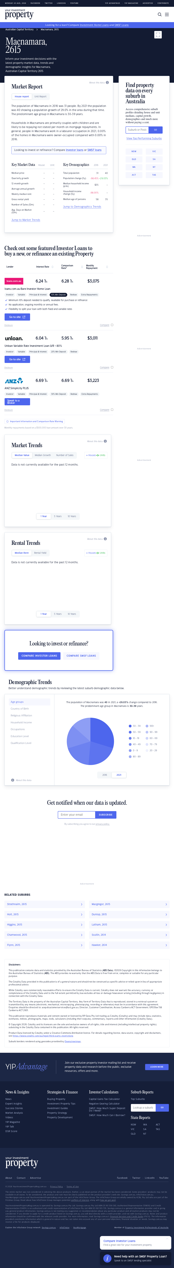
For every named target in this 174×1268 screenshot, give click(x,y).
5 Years (58, 516)
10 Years (72, 516)
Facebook (35, 3)
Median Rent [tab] (22, 553)
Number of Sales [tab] (64, 455)
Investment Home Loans (94, 25)
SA (154, 159)
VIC (154, 151)
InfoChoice (64, 1228)
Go (162, 1108)
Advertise (148, 3)
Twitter (49, 3)
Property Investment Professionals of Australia (147, 1228)
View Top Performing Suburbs (144, 138)
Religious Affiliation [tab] (21, 715)
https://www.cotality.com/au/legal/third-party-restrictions (43, 1036)
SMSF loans (95, 150)
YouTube (164, 1178)
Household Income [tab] (21, 722)
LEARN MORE (156, 1067)
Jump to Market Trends (25, 220)
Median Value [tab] (22, 455)
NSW (134, 151)
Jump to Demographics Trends (82, 207)
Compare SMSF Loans (81, 656)
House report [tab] (22, 97)
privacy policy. (103, 824)
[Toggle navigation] (166, 14)
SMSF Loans (122, 25)
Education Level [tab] (20, 736)
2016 (104, 775)
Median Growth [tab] (43, 455)
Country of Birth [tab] (20, 709)
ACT (134, 175)
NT (154, 167)
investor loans (74, 150)
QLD (134, 159)
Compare (104, 325)
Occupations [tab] (18, 729)
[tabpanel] (58, 123)
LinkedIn (61, 3)
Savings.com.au (49, 1228)
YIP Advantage (112, 3)
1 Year (44, 516)
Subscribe (105, 815)
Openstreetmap (73, 1042)
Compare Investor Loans (39, 656)
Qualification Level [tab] (21, 743)
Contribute (163, 3)
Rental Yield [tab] (40, 553)
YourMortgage (79, 1228)
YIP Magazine (131, 3)
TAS (154, 175)
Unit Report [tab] (40, 97)
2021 (119, 775)
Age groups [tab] (17, 702)
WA (134, 167)
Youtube (74, 3)
